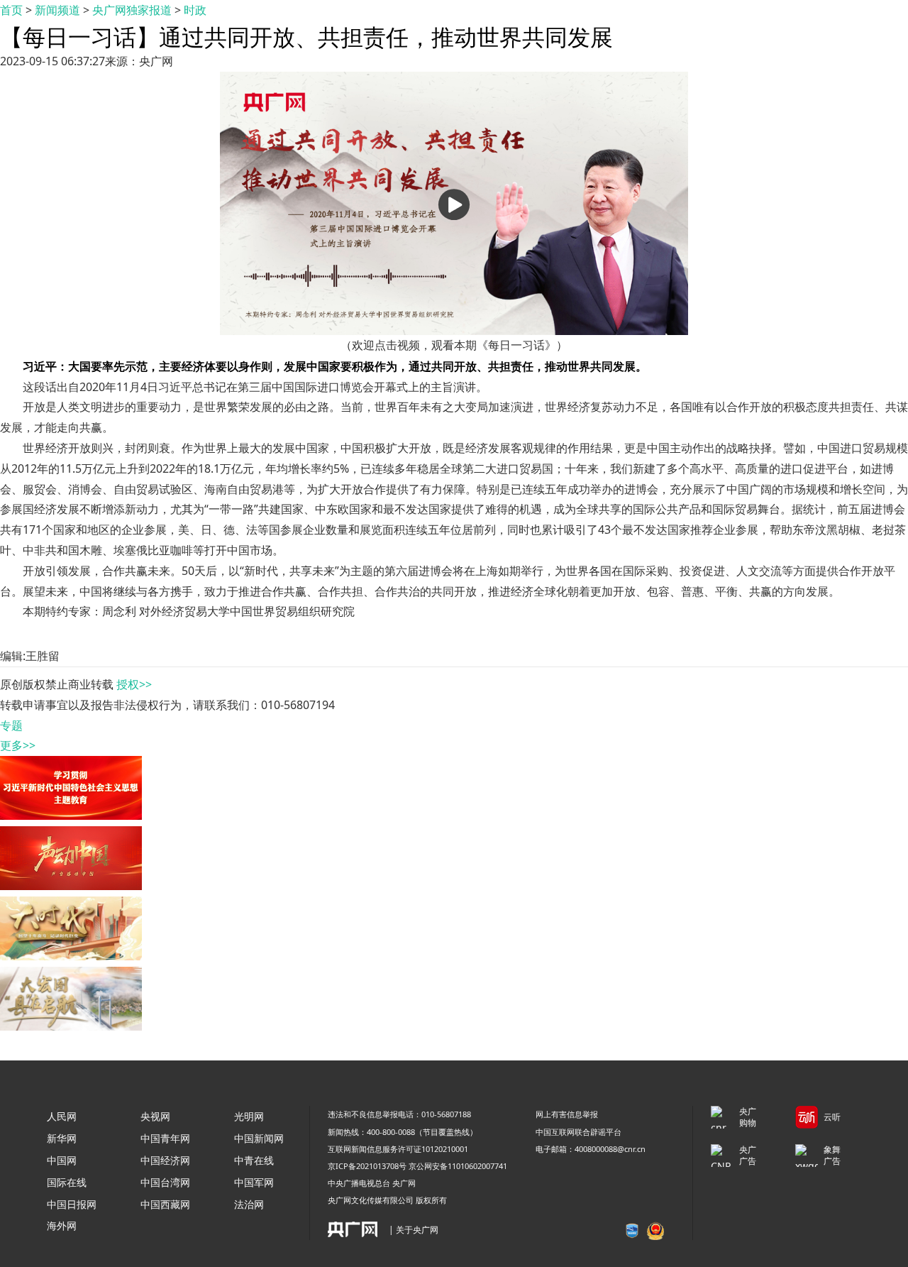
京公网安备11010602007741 (458, 1166)
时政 (195, 10)
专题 (11, 725)
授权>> (134, 684)
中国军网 (254, 1182)
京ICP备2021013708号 (367, 1166)
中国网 (62, 1160)
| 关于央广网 (413, 1230)
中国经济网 (165, 1160)
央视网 (155, 1116)
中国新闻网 (259, 1138)
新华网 (62, 1138)
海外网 (62, 1225)
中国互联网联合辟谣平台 (578, 1131)
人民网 (62, 1116)
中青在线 (254, 1160)
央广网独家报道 (132, 10)
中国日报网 (71, 1204)
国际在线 (67, 1182)
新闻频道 (57, 10)
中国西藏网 (165, 1204)
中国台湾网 (165, 1182)
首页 (11, 10)
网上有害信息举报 (567, 1114)
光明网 (249, 1116)
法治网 (249, 1204)
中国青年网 (165, 1138)
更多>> (17, 745)
